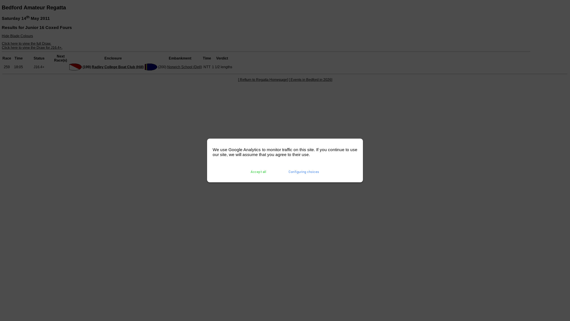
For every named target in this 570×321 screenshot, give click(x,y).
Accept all (258, 172)
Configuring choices (304, 172)
